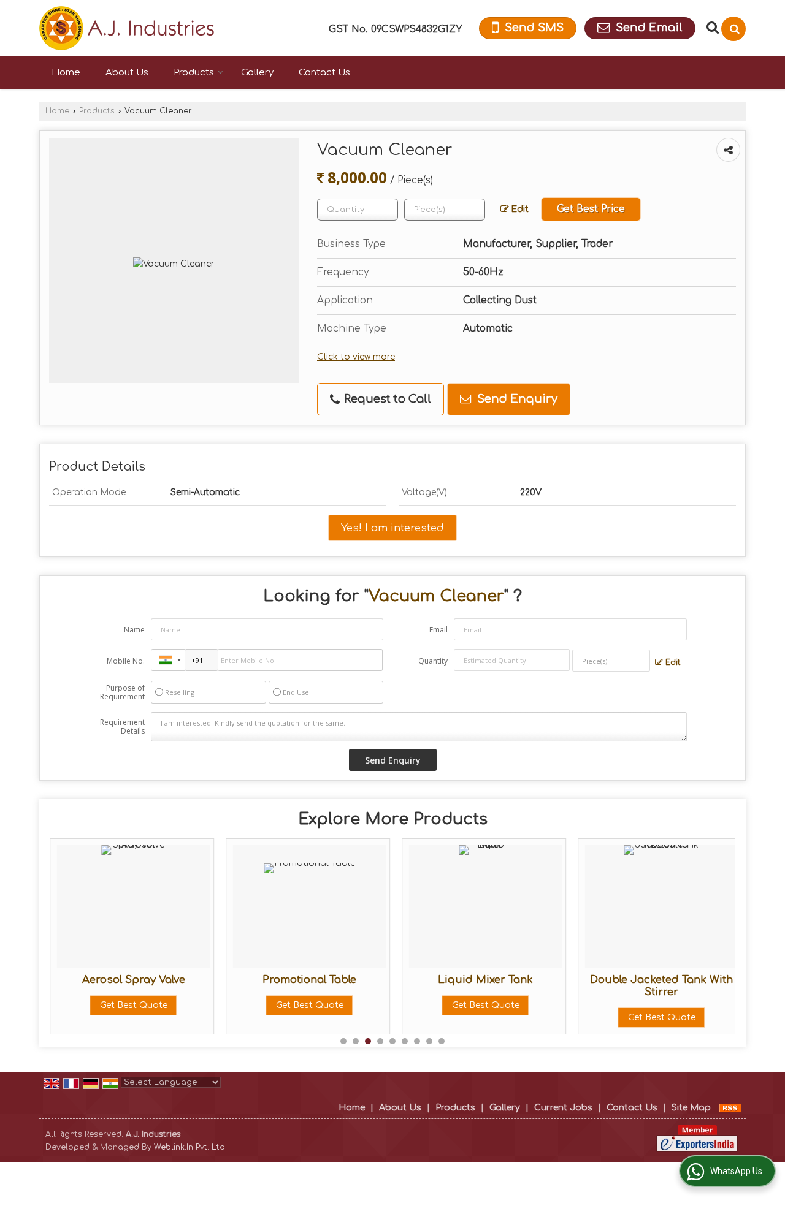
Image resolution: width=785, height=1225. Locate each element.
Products (194, 72)
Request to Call (386, 399)
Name (134, 629)
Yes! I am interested (392, 528)
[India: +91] (168, 660)
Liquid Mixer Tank (485, 979)
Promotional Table (309, 979)
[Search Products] (711, 27)
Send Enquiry (515, 399)
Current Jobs (563, 1107)
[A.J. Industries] (126, 28)
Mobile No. (126, 661)
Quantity (433, 661)
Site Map (691, 1107)
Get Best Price (591, 208)
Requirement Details (122, 726)
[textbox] (444, 210)
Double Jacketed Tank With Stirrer (661, 986)
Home (66, 72)
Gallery (257, 72)
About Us (126, 72)
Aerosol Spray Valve (133, 979)
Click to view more (356, 357)
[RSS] (730, 1107)
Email (438, 629)
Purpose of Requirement (122, 692)
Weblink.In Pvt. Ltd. (190, 1147)
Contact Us (324, 72)
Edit (519, 209)
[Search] (733, 29)
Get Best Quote (133, 1005)
